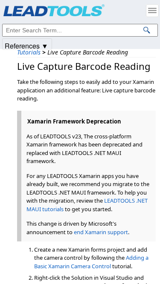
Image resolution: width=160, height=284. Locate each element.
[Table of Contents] (152, 10)
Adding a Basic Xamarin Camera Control (91, 262)
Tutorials (29, 52)
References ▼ (26, 45)
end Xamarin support (101, 232)
